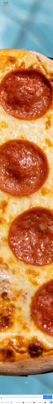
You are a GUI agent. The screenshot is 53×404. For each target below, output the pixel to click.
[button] (26, 202)
